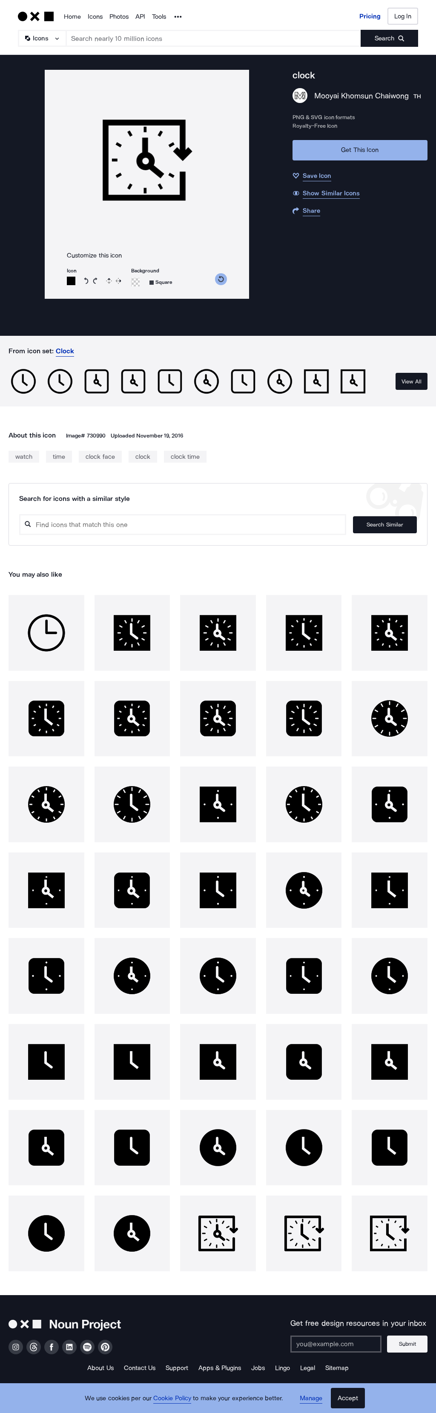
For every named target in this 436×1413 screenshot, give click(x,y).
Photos (119, 16)
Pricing (370, 16)
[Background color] (135, 282)
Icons (95, 16)
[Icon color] (71, 281)
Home (72, 16)
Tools (159, 16)
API (140, 16)
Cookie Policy (172, 1398)
